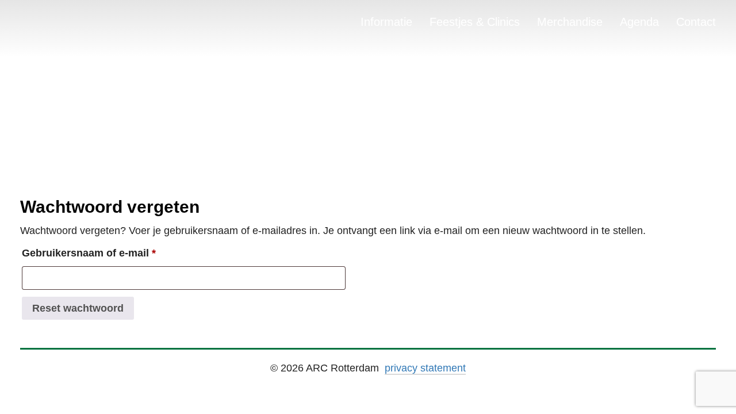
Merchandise (570, 22)
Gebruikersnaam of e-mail (105, 253)
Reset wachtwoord (78, 308)
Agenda (639, 22)
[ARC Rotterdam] (40, 24)
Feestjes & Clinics (475, 22)
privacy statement (425, 368)
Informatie (386, 22)
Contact (696, 22)
